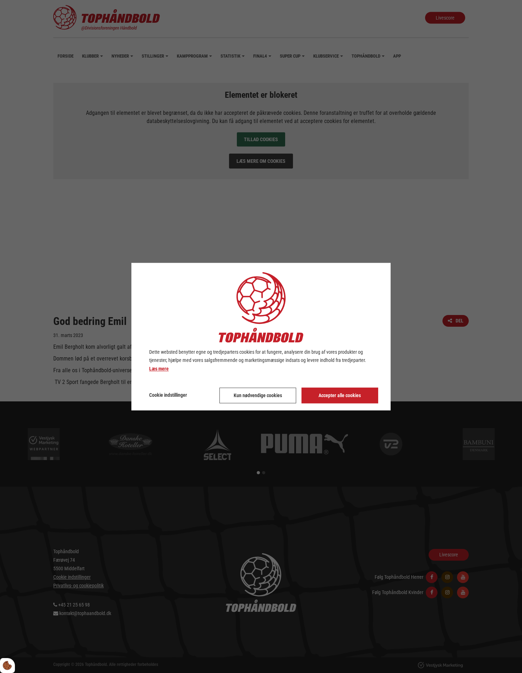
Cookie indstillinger (168, 395)
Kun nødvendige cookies (258, 395)
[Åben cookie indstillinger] (7, 665)
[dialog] (261, 336)
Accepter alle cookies (340, 395)
